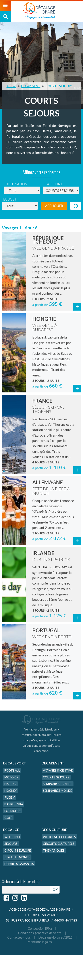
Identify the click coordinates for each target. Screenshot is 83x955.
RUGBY (9, 797)
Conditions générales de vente (40, 933)
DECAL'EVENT (30, 86)
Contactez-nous (19, 937)
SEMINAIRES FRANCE (57, 784)
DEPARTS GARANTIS (19, 864)
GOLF (8, 817)
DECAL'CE (11, 830)
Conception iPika (40, 928)
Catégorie (53, 184)
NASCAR (10, 784)
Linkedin (24, 898)
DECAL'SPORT (14, 763)
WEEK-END (12, 837)
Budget (9, 199)
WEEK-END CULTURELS (59, 837)
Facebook (6, 898)
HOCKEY (10, 790)
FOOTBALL (12, 770)
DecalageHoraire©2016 (55, 937)
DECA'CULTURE (54, 830)
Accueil (11, 86)
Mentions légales (40, 942)
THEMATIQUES (53, 850)
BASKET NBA (13, 804)
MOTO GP (11, 777)
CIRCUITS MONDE (17, 857)
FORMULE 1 (12, 811)
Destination (16, 184)
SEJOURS (10, 843)
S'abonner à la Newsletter (22, 881)
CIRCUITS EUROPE (17, 850)
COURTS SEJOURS (59, 86)
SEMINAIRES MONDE (57, 790)
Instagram (15, 898)
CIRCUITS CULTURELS (58, 843)
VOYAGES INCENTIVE (58, 770)
